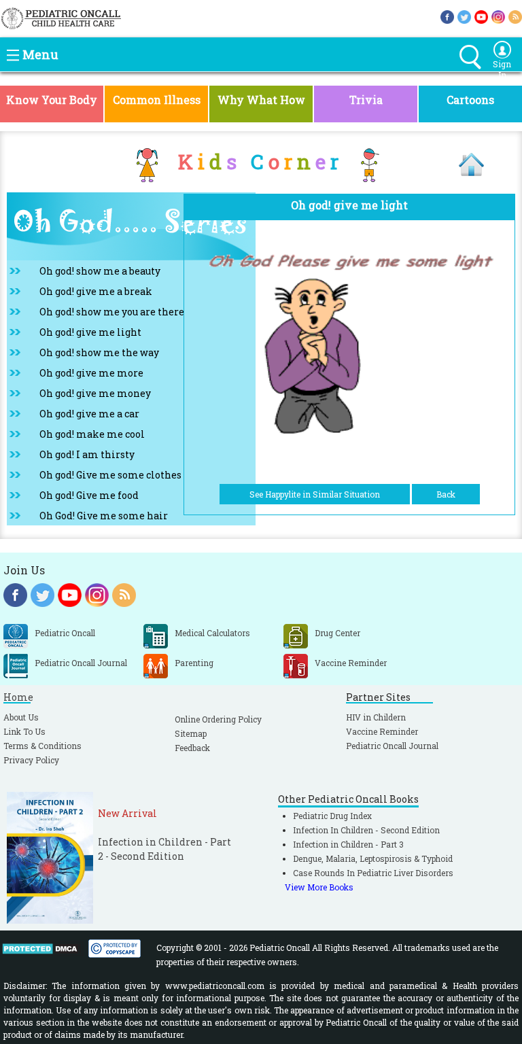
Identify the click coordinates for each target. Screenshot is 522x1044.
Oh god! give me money (95, 393)
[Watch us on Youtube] (481, 15)
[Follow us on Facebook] (447, 15)
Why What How (261, 99)
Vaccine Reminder (382, 731)
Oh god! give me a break (95, 291)
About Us (21, 717)
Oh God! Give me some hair (103, 515)
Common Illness (157, 99)
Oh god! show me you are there (111, 311)
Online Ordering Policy (218, 719)
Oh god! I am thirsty (87, 454)
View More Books (319, 887)
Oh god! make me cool (92, 434)
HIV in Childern (376, 717)
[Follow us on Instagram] (498, 15)
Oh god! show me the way (99, 352)
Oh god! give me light (90, 332)
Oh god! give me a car (89, 413)
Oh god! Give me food (89, 495)
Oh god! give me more (91, 372)
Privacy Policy (31, 759)
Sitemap (191, 733)
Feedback (192, 747)
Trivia (366, 99)
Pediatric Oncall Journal (392, 745)
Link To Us (24, 731)
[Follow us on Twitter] (464, 15)
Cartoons (470, 99)
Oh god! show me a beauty (99, 270)
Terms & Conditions (42, 745)
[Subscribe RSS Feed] (515, 15)
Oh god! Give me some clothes (110, 474)
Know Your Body (51, 99)
